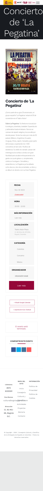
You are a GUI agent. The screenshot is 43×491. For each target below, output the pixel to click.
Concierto (20, 256)
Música (19, 262)
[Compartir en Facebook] (13, 349)
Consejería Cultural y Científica (21, 396)
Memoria (21, 412)
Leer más (18, 218)
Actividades (21, 404)
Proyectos (21, 408)
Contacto (21, 416)
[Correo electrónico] (29, 349)
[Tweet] (18, 349)
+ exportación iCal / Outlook (22, 310)
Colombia (20, 249)
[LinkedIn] (24, 349)
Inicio (21, 388)
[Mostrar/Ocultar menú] (38, 3)
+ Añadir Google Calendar (22, 302)
